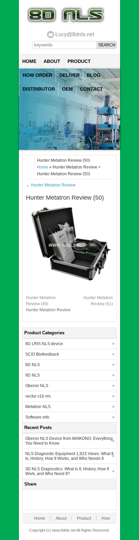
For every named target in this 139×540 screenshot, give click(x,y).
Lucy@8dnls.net (74, 34)
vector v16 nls (38, 396)
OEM (67, 89)
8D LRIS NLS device (44, 343)
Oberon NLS (36, 385)
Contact (91, 89)
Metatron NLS (38, 406)
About (52, 61)
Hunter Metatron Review (51, 185)
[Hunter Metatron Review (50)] (69, 288)
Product (79, 61)
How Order (37, 75)
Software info (37, 417)
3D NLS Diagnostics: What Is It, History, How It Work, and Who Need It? (67, 471)
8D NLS (32, 364)
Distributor (39, 89)
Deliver (69, 75)
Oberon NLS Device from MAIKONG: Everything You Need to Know (69, 441)
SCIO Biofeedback (42, 354)
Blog (94, 75)
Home (29, 61)
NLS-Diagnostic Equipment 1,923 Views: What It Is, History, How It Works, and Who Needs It (69, 456)
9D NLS (32, 375)
